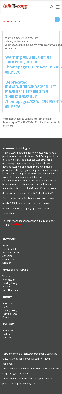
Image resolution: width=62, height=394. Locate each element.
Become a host (10, 252)
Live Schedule (9, 249)
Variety (6, 276)
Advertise (7, 255)
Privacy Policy (9, 310)
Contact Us (8, 259)
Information (8, 279)
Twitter (6, 334)
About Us (7, 303)
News (5, 306)
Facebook (7, 330)
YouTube (7, 337)
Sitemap (6, 262)
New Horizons (10, 290)
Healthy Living (9, 283)
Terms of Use (9, 313)
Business (7, 286)
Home (5, 21)
